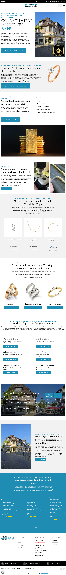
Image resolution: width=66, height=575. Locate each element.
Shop (19, 542)
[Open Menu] (2, 6)
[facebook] (61, 569)
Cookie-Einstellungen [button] (57, 544)
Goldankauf (21, 545)
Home (19, 540)
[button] (2, 236)
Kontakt (3, 1)
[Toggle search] (60, 5)
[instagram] (64, 569)
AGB (36, 543)
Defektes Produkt (39, 545)
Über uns (20, 543)
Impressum (54, 540)
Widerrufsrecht (39, 540)
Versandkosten (14, 249)
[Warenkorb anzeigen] (64, 5)
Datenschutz (55, 542)
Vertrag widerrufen (40, 542)
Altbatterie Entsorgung (41, 550)
